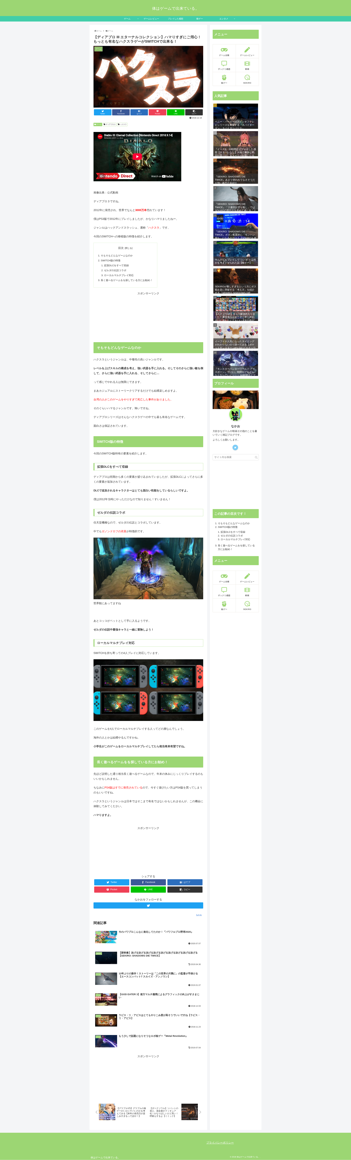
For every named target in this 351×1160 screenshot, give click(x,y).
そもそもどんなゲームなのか (117, 255)
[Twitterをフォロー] (148, 905)
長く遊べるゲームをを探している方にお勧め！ (127, 280)
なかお (235, 426)
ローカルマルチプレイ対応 (119, 275)
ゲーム (98, 124)
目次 (121, 247)
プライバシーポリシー (220, 1142)
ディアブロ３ (110, 124)
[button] (256, 457)
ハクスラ (123, 124)
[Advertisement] (148, 315)
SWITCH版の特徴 (110, 260)
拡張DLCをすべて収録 (116, 265)
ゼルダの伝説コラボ (115, 270)
